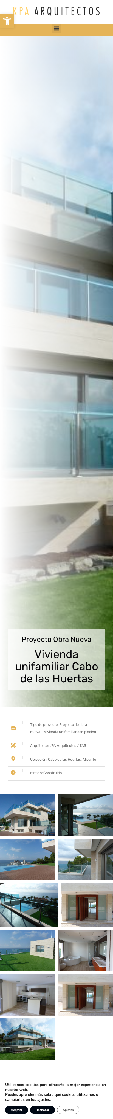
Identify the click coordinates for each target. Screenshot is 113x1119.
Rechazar (42, 1110)
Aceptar (16, 1110)
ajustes (43, 1099)
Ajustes (68, 1110)
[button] (7, 21)
